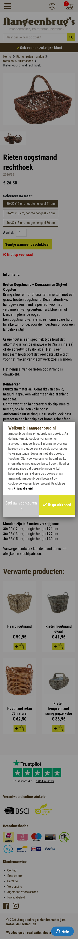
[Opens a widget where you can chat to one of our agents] (62, 932)
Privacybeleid (23, 488)
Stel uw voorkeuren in (21, 506)
